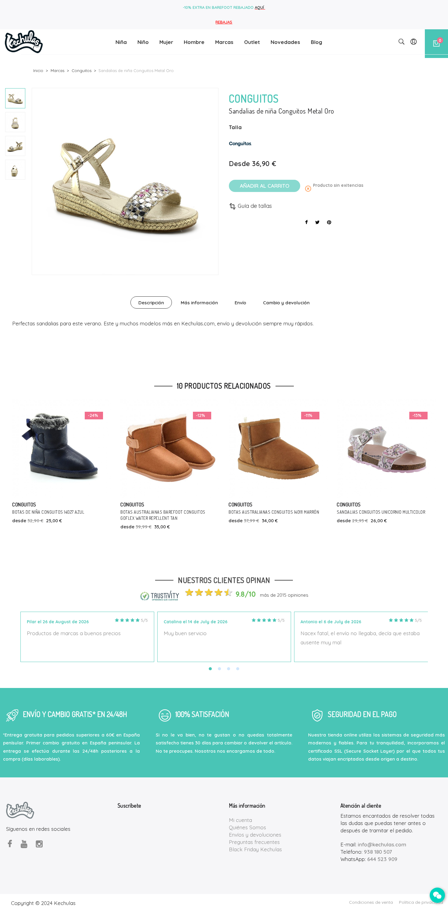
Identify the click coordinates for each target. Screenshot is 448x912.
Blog (316, 42)
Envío (240, 303)
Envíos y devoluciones (255, 834)
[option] (15, 98)
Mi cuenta (240, 820)
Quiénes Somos (247, 827)
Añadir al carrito (264, 186)
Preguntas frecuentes (254, 842)
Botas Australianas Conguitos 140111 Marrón (274, 512)
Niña (121, 42)
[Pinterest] (329, 222)
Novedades (285, 42)
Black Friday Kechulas (255, 849)
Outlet (252, 42)
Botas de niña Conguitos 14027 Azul (48, 512)
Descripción (151, 303)
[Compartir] (306, 222)
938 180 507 (378, 852)
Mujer (166, 42)
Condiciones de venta (371, 902)
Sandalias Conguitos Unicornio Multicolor (381, 512)
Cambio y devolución (286, 303)
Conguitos (24, 504)
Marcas (224, 42)
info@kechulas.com (382, 844)
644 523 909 (382, 859)
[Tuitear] (317, 222)
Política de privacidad (421, 902)
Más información (199, 303)
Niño (143, 42)
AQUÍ (260, 7)
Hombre (194, 42)
